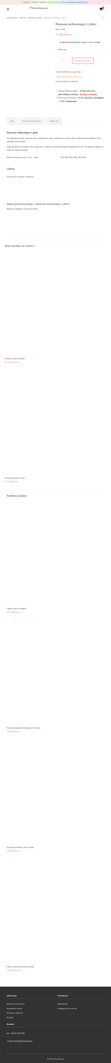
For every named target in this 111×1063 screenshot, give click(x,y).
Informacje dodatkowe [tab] (31, 121)
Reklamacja (62, 1004)
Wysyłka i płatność (15, 1013)
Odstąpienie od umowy (67, 1008)
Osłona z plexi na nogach (16, 609)
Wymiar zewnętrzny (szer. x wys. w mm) (80, 42)
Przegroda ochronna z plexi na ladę (20, 847)
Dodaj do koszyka (83, 61)
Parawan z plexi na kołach (15, 359)
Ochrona (22, 18)
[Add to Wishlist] (56, 61)
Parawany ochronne (35, 18)
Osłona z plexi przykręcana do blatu (20, 967)
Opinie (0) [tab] (54, 121)
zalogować (19, 209)
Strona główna (12, 18)
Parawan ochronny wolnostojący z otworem (23, 728)
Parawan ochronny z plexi (15, 478)
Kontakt (10, 1017)
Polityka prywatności (16, 1004)
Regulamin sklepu (14, 1008)
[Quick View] (53, 352)
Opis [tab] (12, 121)
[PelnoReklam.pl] (55, 9)
